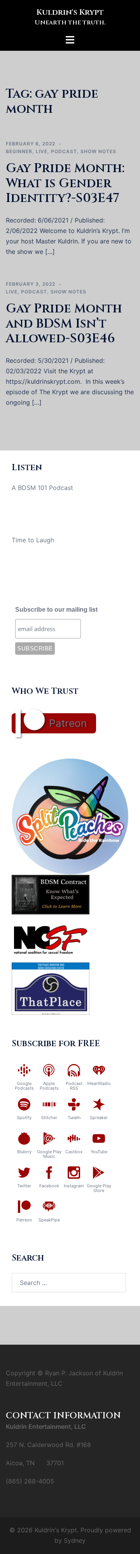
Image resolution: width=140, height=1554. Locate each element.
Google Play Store (99, 1188)
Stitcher (49, 1117)
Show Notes (98, 151)
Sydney (75, 1540)
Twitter (24, 1185)
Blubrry (24, 1151)
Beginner (19, 151)
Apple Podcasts (49, 1086)
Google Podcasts (24, 1086)
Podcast (64, 151)
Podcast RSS (74, 1086)
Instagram (74, 1185)
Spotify (24, 1117)
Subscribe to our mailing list (56, 609)
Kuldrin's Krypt (70, 12)
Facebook (49, 1185)
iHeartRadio (99, 1083)
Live (41, 151)
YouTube (99, 1151)
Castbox (73, 1151)
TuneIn (74, 1117)
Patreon (68, 723)
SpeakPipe (49, 1220)
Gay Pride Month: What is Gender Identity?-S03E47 (65, 183)
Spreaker (99, 1117)
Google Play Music (49, 1154)
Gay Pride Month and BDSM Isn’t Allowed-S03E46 (64, 323)
